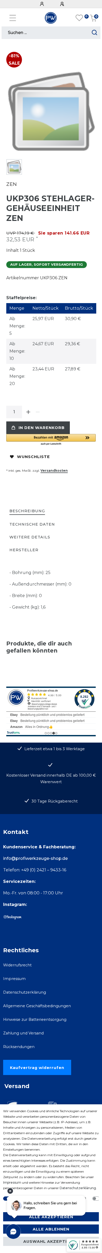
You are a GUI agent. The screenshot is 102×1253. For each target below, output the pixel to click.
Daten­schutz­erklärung (78, 1188)
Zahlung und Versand (23, 1033)
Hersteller (23, 550)
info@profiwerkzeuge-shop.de (35, 858)
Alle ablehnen (51, 1229)
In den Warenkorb (42, 427)
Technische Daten (32, 524)
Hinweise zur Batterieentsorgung (34, 1019)
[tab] (27, 511)
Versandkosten (54, 470)
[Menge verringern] (37, 412)
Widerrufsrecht (17, 965)
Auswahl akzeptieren (51, 1241)
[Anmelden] (42, 4)
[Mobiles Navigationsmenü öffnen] (12, 17)
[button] (51, 440)
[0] (79, 18)
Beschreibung (27, 511)
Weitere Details (29, 537)
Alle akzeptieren (51, 1217)
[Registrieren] (62, 4)
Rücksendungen (19, 1046)
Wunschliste (33, 456)
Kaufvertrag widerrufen (37, 1067)
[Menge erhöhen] (28, 412)
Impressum (14, 978)
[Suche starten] (94, 32)
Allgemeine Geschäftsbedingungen (37, 1006)
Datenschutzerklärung (24, 992)
